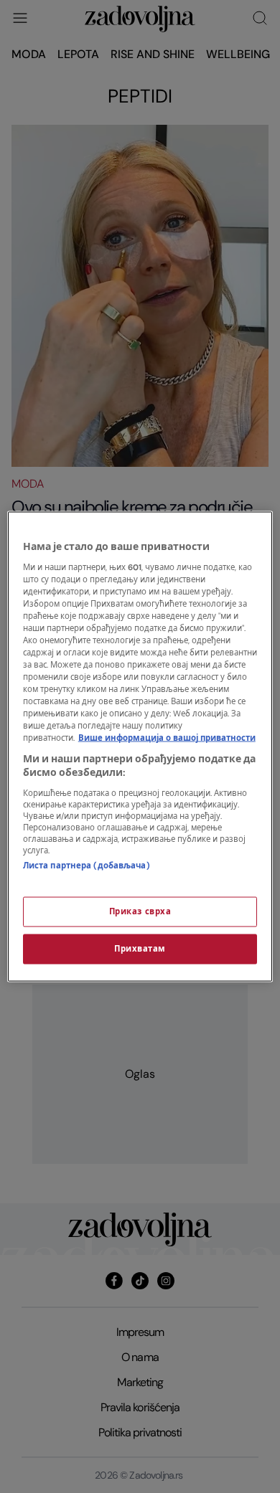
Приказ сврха (140, 911)
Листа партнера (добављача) (86, 865)
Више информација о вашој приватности (167, 738)
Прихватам (140, 949)
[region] (140, 746)
